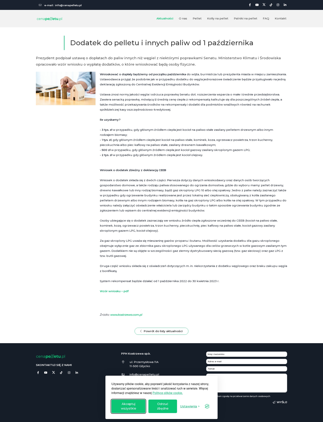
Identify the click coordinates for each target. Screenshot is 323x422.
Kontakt (280, 18)
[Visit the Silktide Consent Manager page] (207, 406)
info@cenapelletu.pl (68, 5)
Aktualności (164, 18)
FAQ (266, 18)
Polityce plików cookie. (168, 393)
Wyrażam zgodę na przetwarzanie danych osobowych (240, 396)
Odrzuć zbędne (162, 406)
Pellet (197, 18)
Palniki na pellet (245, 18)
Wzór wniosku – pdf (114, 291)
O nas (183, 18)
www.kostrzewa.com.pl (126, 314)
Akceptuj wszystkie (128, 406)
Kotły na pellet (217, 18)
